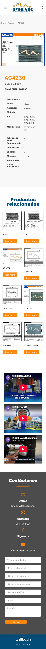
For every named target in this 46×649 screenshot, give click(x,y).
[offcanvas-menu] (5, 7)
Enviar (16, 622)
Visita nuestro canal (23, 550)
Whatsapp (23, 518)
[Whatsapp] (41, 7)
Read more (10, 241)
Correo (23, 500)
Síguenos (23, 536)
